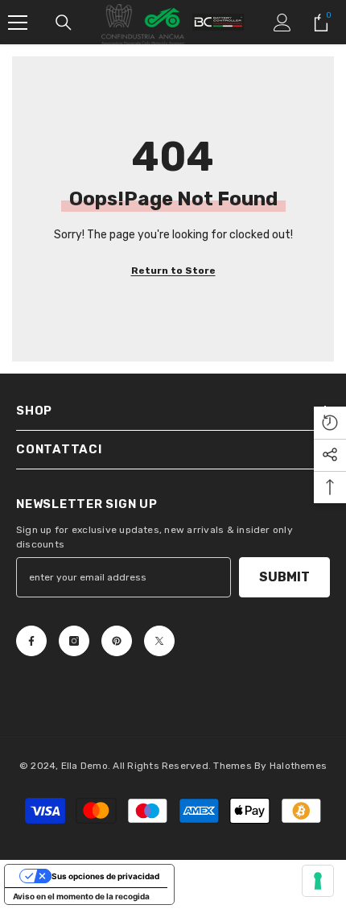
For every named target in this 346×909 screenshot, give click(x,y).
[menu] (17, 22)
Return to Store (173, 270)
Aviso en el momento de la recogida (81, 896)
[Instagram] (74, 641)
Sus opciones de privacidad (105, 876)
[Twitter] (159, 641)
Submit (284, 577)
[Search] (63, 22)
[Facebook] (31, 641)
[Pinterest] (116, 641)
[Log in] (282, 22)
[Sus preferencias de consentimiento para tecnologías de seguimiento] (318, 881)
